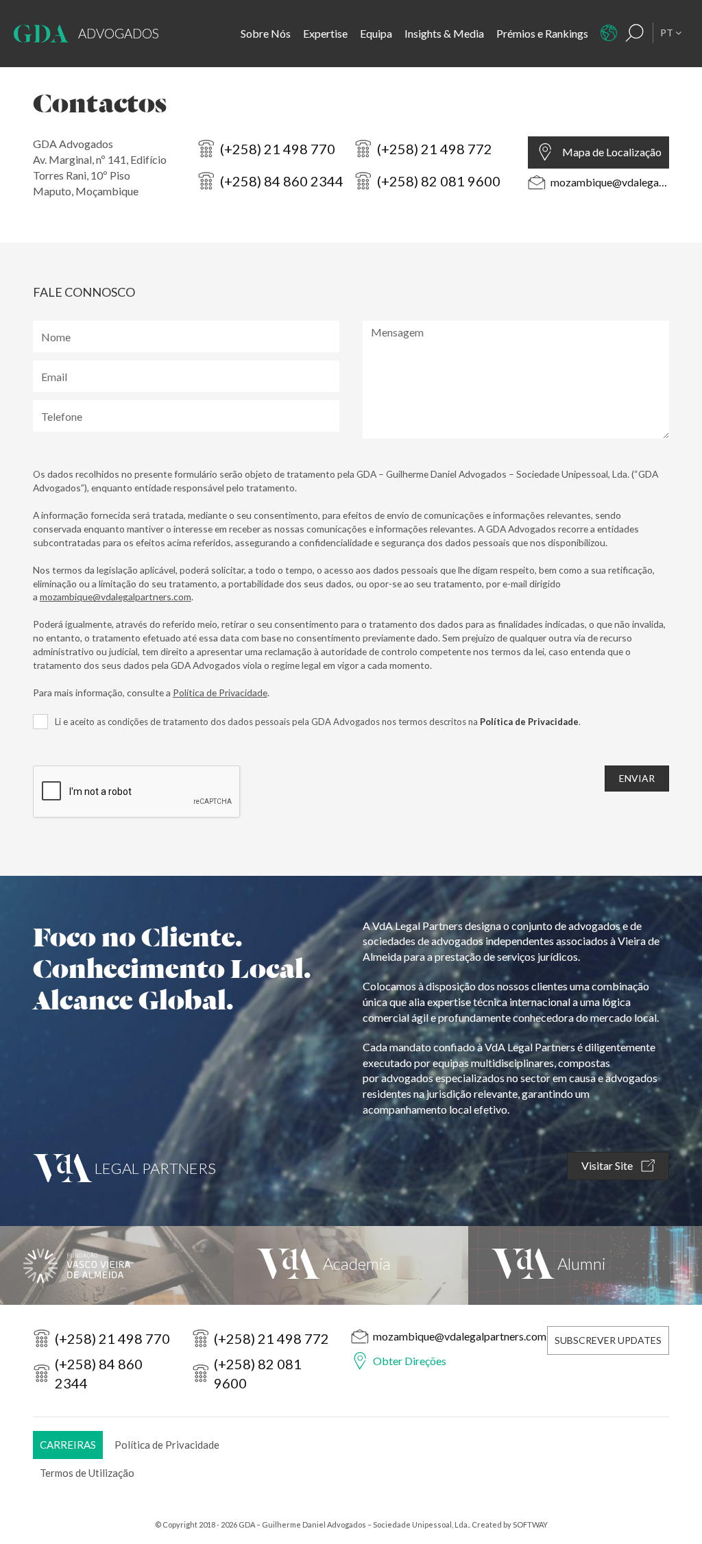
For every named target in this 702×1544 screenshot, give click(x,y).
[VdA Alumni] (585, 1265)
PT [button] (667, 32)
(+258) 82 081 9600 (438, 181)
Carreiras (68, 1444)
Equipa (376, 33)
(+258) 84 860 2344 (281, 181)
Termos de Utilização (87, 1473)
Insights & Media (444, 33)
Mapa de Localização (612, 151)
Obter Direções (409, 1360)
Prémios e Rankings (542, 33)
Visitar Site (608, 1165)
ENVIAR (637, 778)
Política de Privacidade (220, 692)
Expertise (325, 33)
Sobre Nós (266, 33)
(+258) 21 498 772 (434, 148)
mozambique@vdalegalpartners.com (610, 181)
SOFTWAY (530, 1524)
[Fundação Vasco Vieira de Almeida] (117, 1265)
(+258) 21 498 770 (277, 148)
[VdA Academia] (351, 1265)
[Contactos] (609, 33)
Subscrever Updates (608, 1340)
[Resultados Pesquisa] (634, 33)
